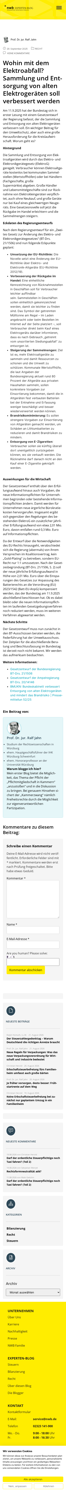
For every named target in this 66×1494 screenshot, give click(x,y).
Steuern (13, 1365)
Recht (12, 1379)
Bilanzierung (16, 1372)
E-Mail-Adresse (18, 938)
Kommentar (16, 878)
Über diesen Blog (19, 1386)
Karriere (13, 1324)
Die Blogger (16, 1393)
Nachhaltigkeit (17, 1331)
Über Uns (14, 1317)
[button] (55, 8)
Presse (12, 1338)
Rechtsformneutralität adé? (24, 1171)
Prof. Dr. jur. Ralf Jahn (24, 738)
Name (12, 924)
